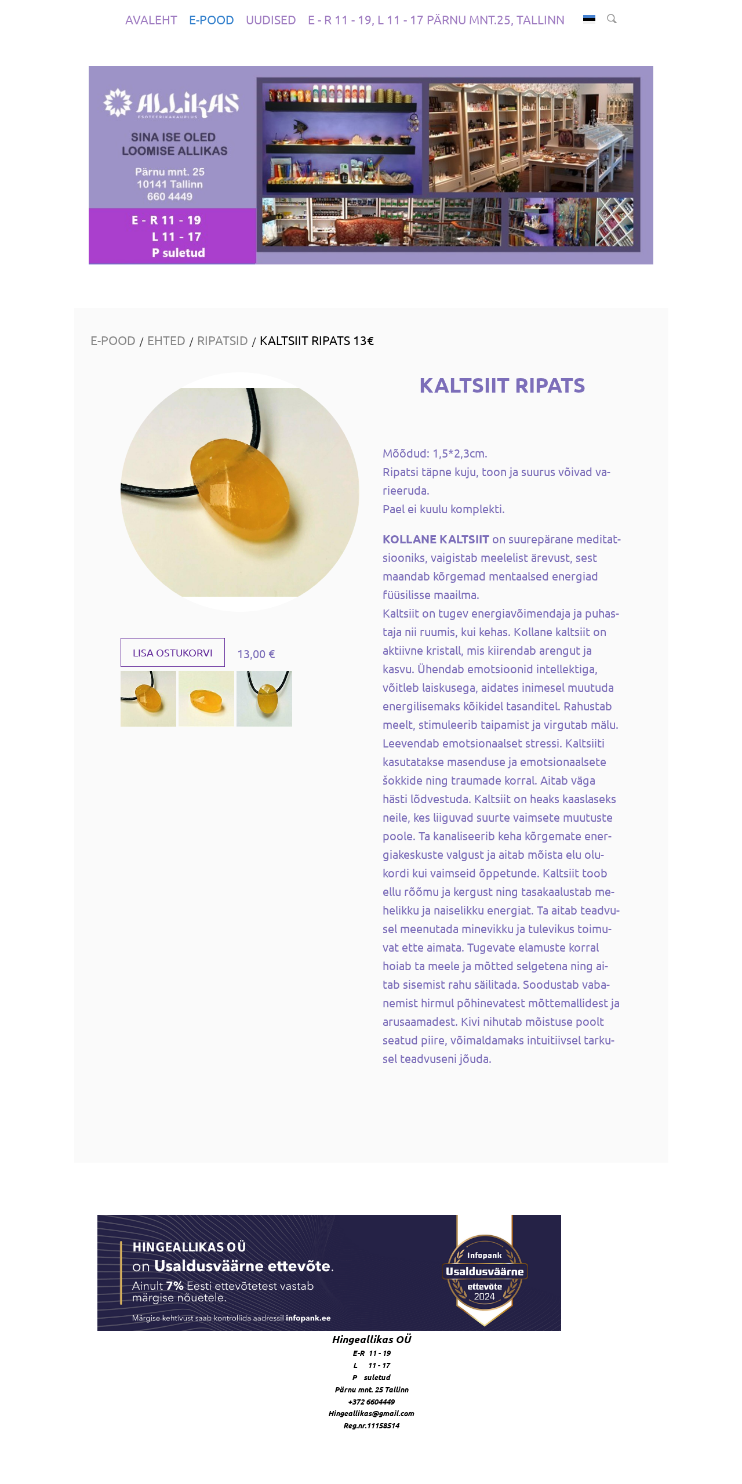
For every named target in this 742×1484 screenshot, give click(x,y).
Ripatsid (222, 339)
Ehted (166, 339)
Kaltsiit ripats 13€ (317, 339)
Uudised (271, 19)
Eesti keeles (589, 19)
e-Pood (211, 19)
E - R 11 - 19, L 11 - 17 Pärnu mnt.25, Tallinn (436, 19)
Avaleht (151, 19)
